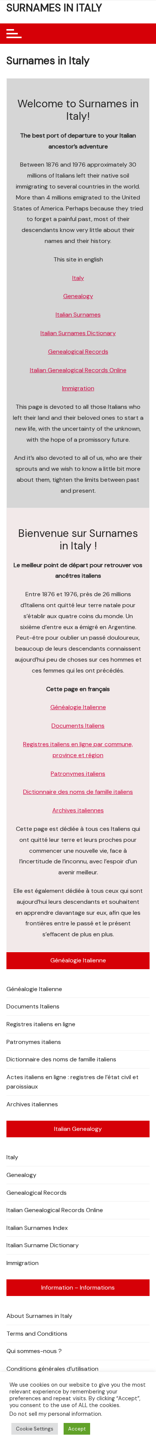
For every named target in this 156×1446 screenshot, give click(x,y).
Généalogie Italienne (78, 707)
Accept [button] (77, 1429)
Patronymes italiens (78, 774)
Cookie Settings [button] (34, 1429)
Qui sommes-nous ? (34, 1351)
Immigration (78, 388)
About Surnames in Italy (39, 1316)
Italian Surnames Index (37, 1228)
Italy (78, 278)
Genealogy (78, 296)
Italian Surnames (78, 315)
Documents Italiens (78, 726)
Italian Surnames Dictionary (78, 333)
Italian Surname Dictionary (42, 1245)
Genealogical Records (78, 352)
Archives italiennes (78, 810)
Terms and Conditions (36, 1334)
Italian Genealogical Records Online (78, 370)
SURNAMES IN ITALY (54, 8)
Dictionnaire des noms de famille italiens (78, 792)
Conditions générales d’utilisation (52, 1369)
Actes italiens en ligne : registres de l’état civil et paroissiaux (72, 1082)
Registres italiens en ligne (40, 1024)
